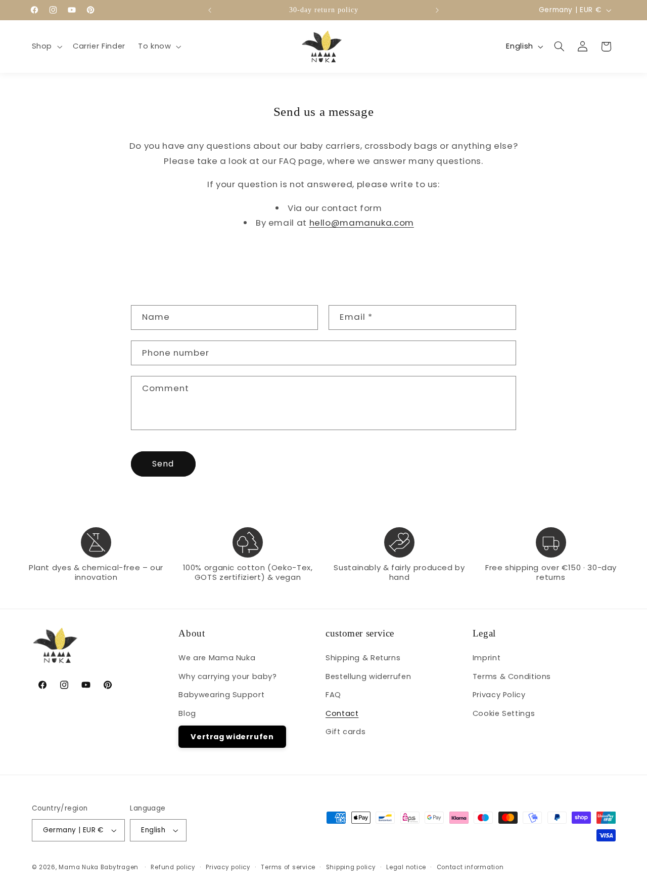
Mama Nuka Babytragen (98, 867)
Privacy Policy (499, 695)
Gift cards (345, 732)
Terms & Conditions (512, 676)
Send (163, 464)
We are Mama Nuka (216, 658)
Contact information (470, 867)
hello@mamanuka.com (361, 223)
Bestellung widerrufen (368, 676)
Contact (342, 713)
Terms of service (288, 867)
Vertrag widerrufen (232, 737)
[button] (45, 46)
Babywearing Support (221, 695)
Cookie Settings (504, 713)
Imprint (486, 658)
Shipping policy (351, 867)
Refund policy (173, 867)
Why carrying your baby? (227, 676)
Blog (187, 713)
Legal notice (406, 867)
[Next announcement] (437, 10)
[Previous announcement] (210, 10)
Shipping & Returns (363, 658)
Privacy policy (228, 867)
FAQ (333, 695)
